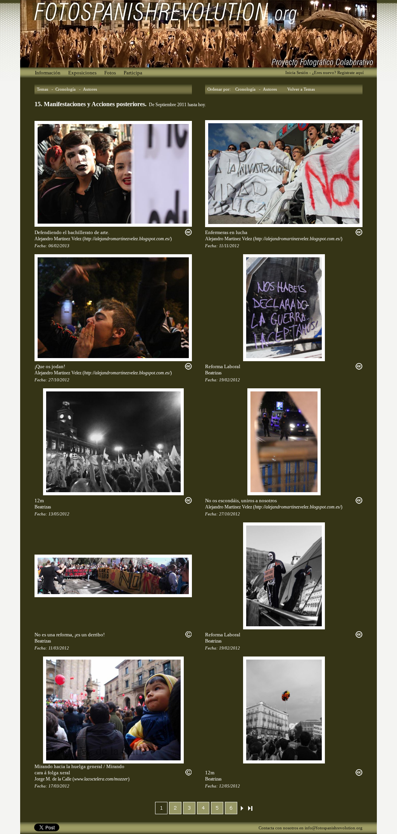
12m (39, 500)
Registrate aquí (350, 73)
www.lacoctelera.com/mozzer (101, 779)
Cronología (65, 89)
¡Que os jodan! (50, 366)
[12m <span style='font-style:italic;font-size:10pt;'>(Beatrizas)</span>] (113, 441)
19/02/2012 (229, 380)
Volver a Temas (301, 89)
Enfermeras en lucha (226, 232)
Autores (90, 89)
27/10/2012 (58, 380)
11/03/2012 (58, 648)
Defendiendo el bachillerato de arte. (72, 232)
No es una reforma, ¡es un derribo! (70, 635)
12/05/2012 (229, 786)
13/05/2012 (58, 514)
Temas (42, 89)
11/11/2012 (229, 246)
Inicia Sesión (296, 73)
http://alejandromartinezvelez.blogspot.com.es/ (127, 238)
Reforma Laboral (222, 366)
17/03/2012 (58, 786)
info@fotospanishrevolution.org (333, 828)
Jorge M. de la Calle (53, 779)
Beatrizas (213, 373)
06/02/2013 (58, 246)
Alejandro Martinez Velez (58, 238)
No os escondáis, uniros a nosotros (241, 500)
